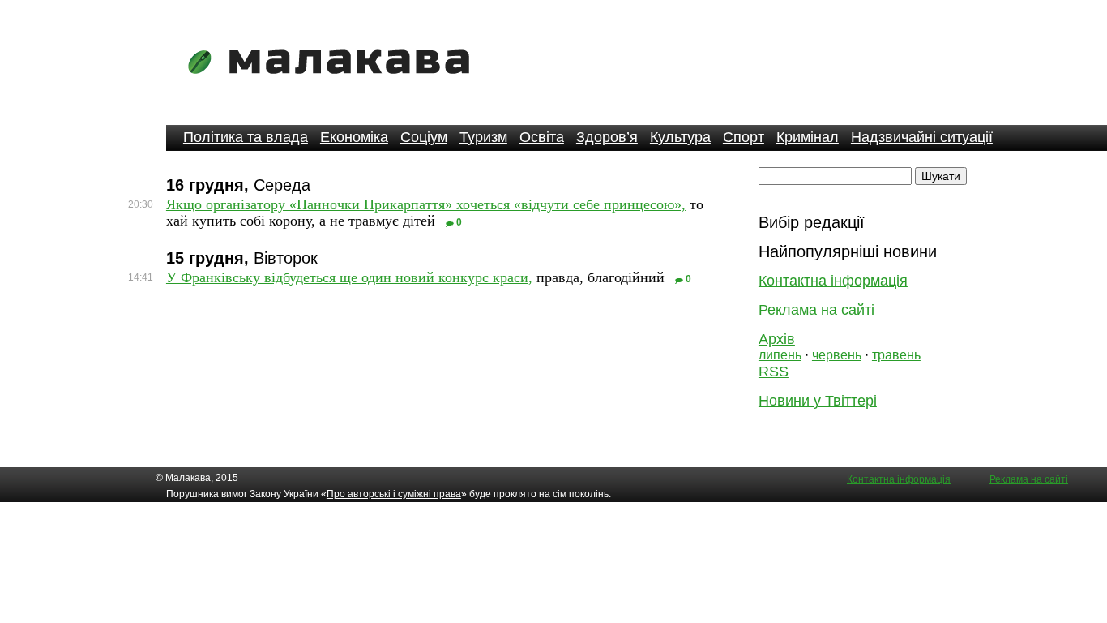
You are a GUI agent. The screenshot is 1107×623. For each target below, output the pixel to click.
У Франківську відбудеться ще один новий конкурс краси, (349, 277)
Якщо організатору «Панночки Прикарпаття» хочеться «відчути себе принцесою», (426, 204)
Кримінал (807, 137)
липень (780, 355)
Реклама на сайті (816, 310)
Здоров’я (607, 137)
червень (836, 355)
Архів (777, 339)
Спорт (743, 137)
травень (896, 355)
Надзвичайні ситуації (922, 137)
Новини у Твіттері (818, 401)
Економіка (354, 137)
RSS (774, 371)
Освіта (541, 137)
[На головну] (334, 85)
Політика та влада (245, 137)
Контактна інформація (833, 281)
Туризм (483, 137)
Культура (680, 137)
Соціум (423, 137)
